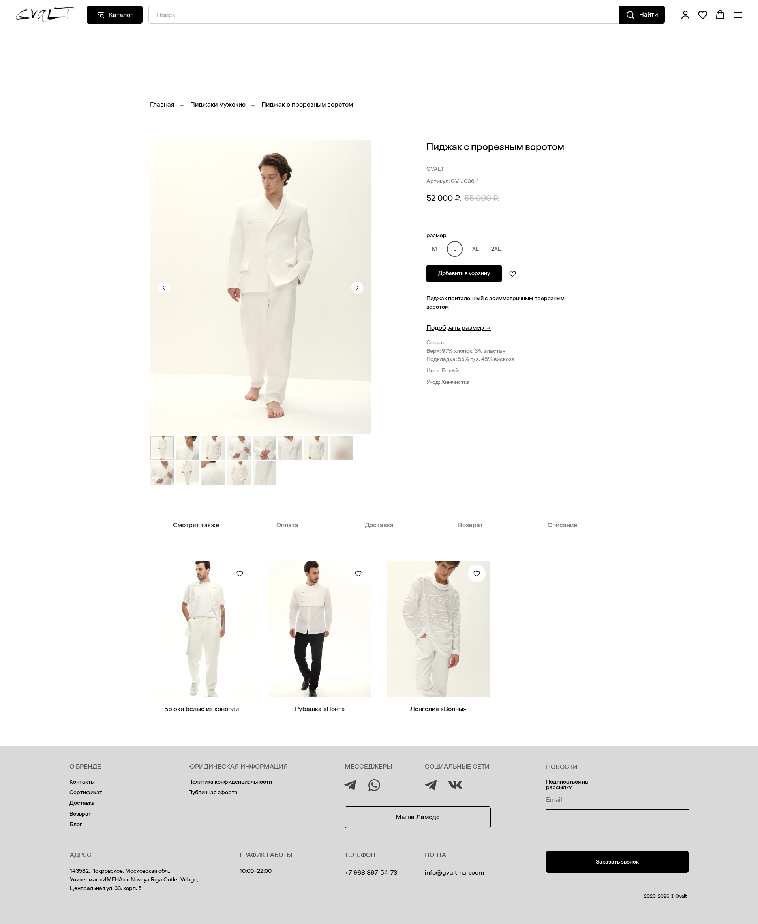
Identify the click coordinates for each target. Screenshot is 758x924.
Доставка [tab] (379, 525)
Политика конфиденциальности (230, 781)
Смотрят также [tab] (196, 525)
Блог (76, 824)
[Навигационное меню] (738, 15)
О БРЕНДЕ (85, 766)
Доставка (82, 803)
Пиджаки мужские (218, 104)
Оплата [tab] (287, 525)
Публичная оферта (213, 792)
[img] (431, 785)
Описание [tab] (562, 525)
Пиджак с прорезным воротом (307, 104)
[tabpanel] (379, 644)
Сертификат (85, 792)
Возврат (80, 813)
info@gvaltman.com (454, 872)
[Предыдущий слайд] (164, 288)
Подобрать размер (458, 327)
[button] (685, 14)
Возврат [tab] (470, 525)
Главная (162, 104)
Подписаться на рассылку (567, 784)
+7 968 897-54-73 (371, 872)
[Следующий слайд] (357, 288)
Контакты (82, 781)
